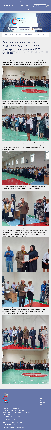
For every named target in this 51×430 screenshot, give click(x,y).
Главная (22, 1)
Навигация (42, 400)
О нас (22, 5)
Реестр (27, 9)
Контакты (27, 5)
